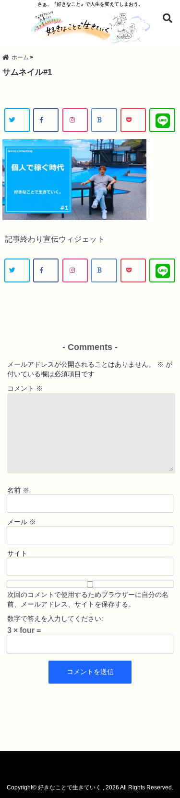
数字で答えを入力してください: (55, 618)
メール (21, 522)
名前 (18, 490)
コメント (25, 388)
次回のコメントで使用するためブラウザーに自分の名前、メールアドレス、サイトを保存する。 (87, 599)
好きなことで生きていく (69, 787)
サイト (17, 553)
